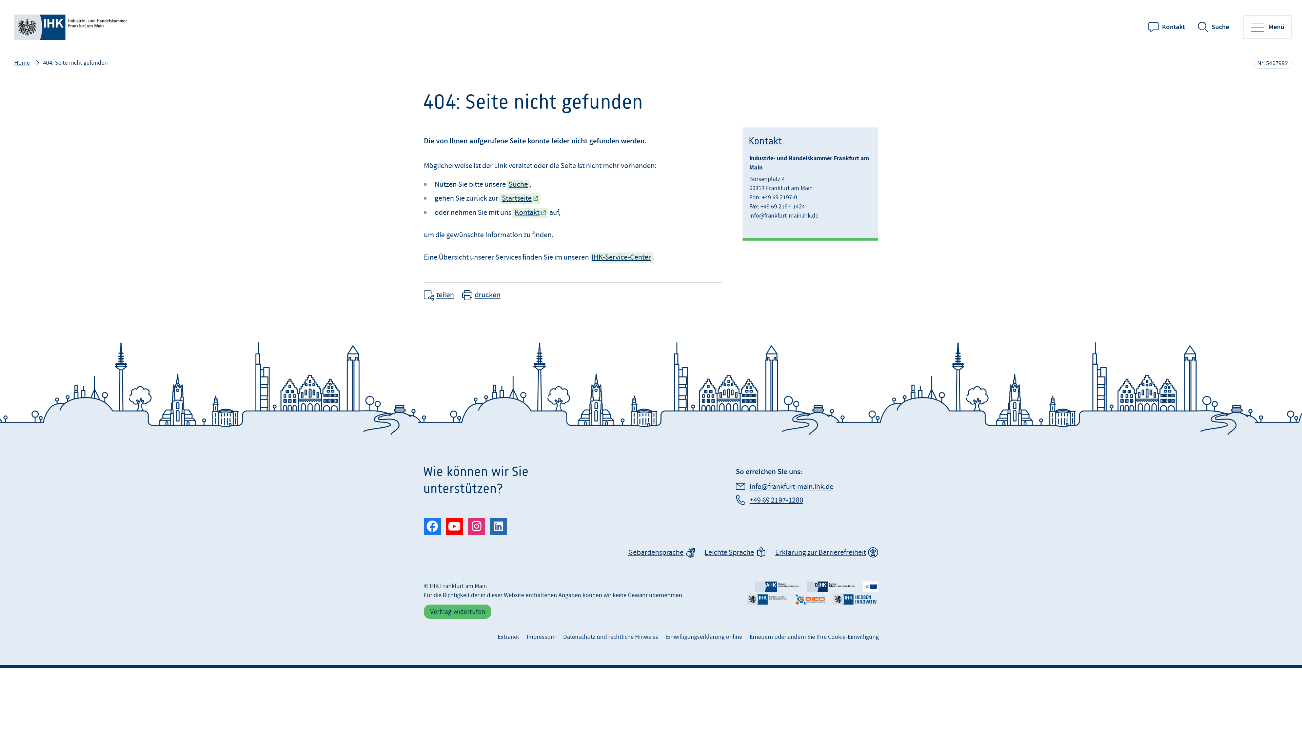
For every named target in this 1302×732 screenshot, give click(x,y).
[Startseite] (72, 27)
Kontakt (1173, 27)
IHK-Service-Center (621, 257)
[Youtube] (454, 526)
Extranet (508, 637)
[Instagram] (476, 526)
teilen (445, 295)
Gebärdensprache (656, 552)
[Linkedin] (498, 526)
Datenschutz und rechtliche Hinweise (610, 637)
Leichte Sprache (729, 552)
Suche (1220, 27)
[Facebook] (432, 526)
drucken (487, 295)
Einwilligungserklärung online (704, 637)
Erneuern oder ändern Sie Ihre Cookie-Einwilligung (814, 637)
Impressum (541, 637)
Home (22, 63)
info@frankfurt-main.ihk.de (783, 216)
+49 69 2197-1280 (776, 500)
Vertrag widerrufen (457, 611)
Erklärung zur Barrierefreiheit (820, 552)
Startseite (517, 198)
